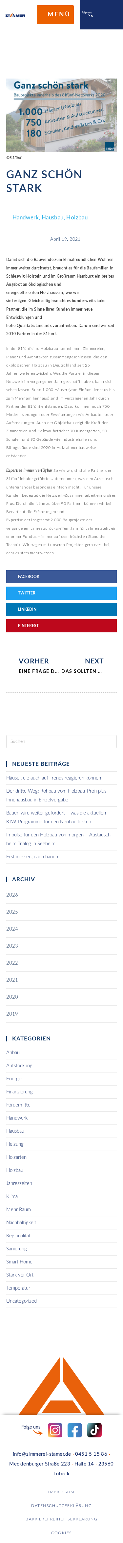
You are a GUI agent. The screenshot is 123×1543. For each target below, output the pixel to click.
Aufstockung (19, 1065)
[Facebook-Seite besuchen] (75, 1430)
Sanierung (16, 1248)
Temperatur (18, 1288)
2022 (12, 963)
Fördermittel (18, 1105)
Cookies (61, 1533)
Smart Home (19, 1262)
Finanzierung (19, 1091)
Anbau (13, 1052)
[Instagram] (97, 14)
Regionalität (18, 1235)
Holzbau (77, 217)
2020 (12, 997)
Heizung (15, 1144)
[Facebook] (104, 14)
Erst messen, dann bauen (32, 856)
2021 (12, 980)
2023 (12, 946)
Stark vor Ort (19, 1275)
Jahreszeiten (19, 1183)
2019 (12, 1014)
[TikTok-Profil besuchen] (94, 1430)
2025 (12, 912)
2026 (12, 895)
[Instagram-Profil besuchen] (55, 1430)
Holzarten (16, 1157)
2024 (12, 929)
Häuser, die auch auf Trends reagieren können (53, 778)
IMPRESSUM (61, 1492)
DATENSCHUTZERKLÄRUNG (61, 1506)
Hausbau (53, 217)
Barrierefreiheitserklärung (61, 1519)
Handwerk (25, 217)
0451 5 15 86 (91, 1454)
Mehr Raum (18, 1209)
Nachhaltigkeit (21, 1222)
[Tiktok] (111, 14)
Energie (14, 1078)
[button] (61, 576)
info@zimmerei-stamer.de (42, 1454)
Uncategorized (21, 1301)
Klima (12, 1196)
